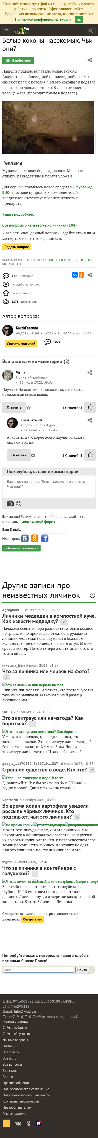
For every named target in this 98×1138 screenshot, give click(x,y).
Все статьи (10, 1070)
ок (79, 20)
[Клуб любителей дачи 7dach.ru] (21, 30)
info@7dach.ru (25, 1011)
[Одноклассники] (81, 275)
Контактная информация (21, 1101)
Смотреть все (32, 919)
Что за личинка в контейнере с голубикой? (39, 870)
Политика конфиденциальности (26, 1095)
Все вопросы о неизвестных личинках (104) (39, 225)
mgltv (7, 862)
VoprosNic (10, 799)
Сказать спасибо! (21, 343)
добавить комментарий (21, 548)
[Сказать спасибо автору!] (90, 407)
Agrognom (10, 609)
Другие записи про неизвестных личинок (41, 590)
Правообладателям (17, 1107)
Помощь (9, 1046)
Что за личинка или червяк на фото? (46, 671)
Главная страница (15, 1021)
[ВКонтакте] (75, 275)
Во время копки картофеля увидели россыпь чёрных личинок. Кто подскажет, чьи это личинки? (45, 811)
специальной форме (38, 521)
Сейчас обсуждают (16, 1034)
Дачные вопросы (15, 1040)
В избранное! (21, 60)
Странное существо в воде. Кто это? (44, 769)
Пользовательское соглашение (26, 1089)
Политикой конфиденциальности (43, 19)
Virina (20, 372)
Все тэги (9, 1077)
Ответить (14, 407)
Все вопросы (12, 1064)
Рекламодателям (15, 1113)
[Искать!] (91, 30)
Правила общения (16, 1083)
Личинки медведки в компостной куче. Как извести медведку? (48, 618)
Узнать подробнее (17, 214)
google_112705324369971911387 (30, 763)
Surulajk (8, 712)
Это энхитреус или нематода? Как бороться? (43, 720)
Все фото (9, 1058)
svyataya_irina (13, 665)
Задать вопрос (17, 246)
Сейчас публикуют (16, 1027)
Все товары (11, 1052)
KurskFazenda (32, 420)
